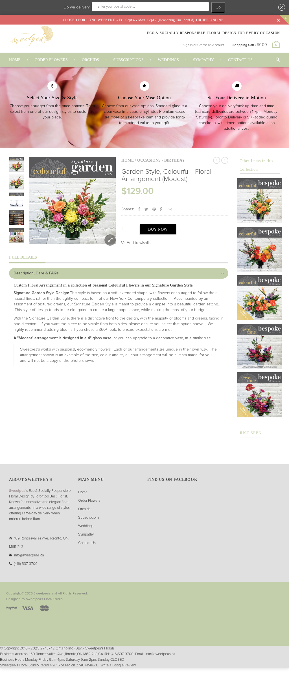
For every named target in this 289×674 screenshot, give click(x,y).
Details (261, 217)
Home (127, 160)
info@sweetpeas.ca (29, 555)
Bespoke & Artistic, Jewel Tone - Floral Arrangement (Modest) (259, 339)
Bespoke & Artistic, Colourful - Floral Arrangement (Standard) (260, 242)
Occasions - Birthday (161, 160)
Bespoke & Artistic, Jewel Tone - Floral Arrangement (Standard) (259, 387)
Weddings (85, 526)
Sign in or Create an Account (203, 45)
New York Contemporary (131, 299)
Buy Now (158, 229)
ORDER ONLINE (209, 20)
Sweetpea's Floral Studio (44, 599)
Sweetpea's (42, 593)
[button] (280, 7)
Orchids (84, 509)
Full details (23, 257)
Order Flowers (89, 501)
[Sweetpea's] (31, 36)
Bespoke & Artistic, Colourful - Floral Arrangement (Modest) (260, 193)
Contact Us (87, 543)
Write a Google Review (118, 665)
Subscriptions (88, 517)
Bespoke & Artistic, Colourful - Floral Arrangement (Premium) (260, 290)
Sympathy (86, 534)
